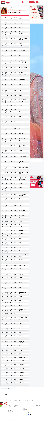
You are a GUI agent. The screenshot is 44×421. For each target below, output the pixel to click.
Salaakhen (21, 379)
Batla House (21, 19)
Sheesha (20, 95)
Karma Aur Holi (21, 31)
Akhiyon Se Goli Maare (23, 163)
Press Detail (25, 404)
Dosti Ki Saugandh (22, 337)
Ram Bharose (21, 378)
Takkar (20, 307)
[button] (26, 2)
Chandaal (20, 257)
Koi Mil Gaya (21, 135)
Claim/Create (31, 2)
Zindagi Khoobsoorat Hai (23, 154)
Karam (20, 86)
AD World (25, 398)
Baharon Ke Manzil (22, 356)
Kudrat (20, 235)
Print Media (25, 401)
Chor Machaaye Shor (22, 156)
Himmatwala (21, 233)
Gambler (20, 300)
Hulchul (20, 305)
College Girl (21, 375)
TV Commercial (25, 400)
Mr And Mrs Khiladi (22, 273)
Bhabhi (20, 354)
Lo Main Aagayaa (22, 231)
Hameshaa (21, 274)
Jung (20, 200)
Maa (20, 353)
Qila (19, 252)
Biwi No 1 (20, 224)
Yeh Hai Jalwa (21, 166)
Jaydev (20, 183)
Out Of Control (21, 121)
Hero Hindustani (21, 237)
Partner (20, 371)
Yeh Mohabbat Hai (22, 174)
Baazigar (20, 329)
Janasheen (21, 118)
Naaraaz (20, 313)
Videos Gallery (23, 10)
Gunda (20, 242)
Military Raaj (21, 259)
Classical (15, 404)
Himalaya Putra (21, 280)
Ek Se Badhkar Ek (22, 101)
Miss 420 (20, 264)
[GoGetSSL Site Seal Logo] (3, 406)
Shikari (20, 198)
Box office (10, 410)
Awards (9, 412)
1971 (19, 48)
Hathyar (20, 150)
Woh (20, 109)
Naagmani (21, 361)
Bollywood (16, 401)
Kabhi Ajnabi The (22, 369)
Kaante (20, 140)
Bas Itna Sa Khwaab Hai (23, 182)
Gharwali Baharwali (22, 248)
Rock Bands (16, 405)
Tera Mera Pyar (21, 310)
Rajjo (20, 29)
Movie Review (10, 411)
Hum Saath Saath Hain (23, 219)
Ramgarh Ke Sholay (22, 357)
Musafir (20, 96)
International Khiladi (22, 228)
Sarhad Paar (21, 45)
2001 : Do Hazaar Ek (22, 261)
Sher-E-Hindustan (22, 265)
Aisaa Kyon (21, 133)
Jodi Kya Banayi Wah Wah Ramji (22, 124)
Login (37, 2)
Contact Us (34, 401)
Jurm (20, 90)
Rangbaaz (21, 289)
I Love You (20, 350)
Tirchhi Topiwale (22, 240)
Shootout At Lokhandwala (21, 41)
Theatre (9, 409)
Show (24, 408)
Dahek (20, 217)
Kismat (20, 111)
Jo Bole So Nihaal (22, 79)
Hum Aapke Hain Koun (23, 317)
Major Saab (21, 247)
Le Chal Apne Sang (22, 210)
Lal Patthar (21, 383)
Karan (20, 328)
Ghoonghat (21, 277)
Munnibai (20, 222)
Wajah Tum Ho (21, 26)
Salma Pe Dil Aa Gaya (22, 282)
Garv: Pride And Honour (23, 104)
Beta (20, 346)
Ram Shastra (21, 302)
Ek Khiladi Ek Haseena (22, 69)
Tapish (20, 212)
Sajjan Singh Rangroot (22, 21)
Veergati (20, 304)
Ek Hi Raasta (21, 331)
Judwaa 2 (20, 23)
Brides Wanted (21, 81)
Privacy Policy (35, 402)
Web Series (10, 407)
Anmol (20, 332)
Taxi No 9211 (21, 65)
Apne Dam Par (21, 295)
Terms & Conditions (36, 405)
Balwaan (20, 344)
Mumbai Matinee (22, 131)
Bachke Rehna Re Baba (23, 74)
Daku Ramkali (21, 215)
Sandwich (20, 57)
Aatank (20, 297)
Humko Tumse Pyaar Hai (23, 67)
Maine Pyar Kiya (21, 364)
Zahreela (20, 187)
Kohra (20, 340)
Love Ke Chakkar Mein (23, 62)
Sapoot (20, 287)
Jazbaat (20, 314)
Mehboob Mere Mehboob (21, 349)
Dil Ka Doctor (21, 312)
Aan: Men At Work (22, 106)
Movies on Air (25, 410)
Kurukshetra (21, 192)
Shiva (20, 55)
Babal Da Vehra (21, 33)
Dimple (20, 376)
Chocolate (21, 72)
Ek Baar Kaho (21, 372)
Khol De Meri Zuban (22, 367)
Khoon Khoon (21, 382)
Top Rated (10, 402)
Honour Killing (21, 27)
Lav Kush (20, 278)
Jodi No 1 (20, 185)
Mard (20, 250)
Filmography (15, 6)
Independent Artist (17, 400)
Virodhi (20, 345)
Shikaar (20, 105)
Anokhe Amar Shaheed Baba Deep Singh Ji (23, 61)
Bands (15, 406)
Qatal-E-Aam (21, 93)
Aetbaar (20, 116)
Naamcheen (21, 363)
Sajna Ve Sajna (21, 36)
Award (19, 12)
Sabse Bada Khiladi (22, 309)
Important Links (35, 398)
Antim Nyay (21, 333)
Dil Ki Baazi (21, 335)
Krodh (20, 208)
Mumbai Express (22, 84)
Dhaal (20, 268)
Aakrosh (20, 256)
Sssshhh (20, 126)
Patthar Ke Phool (22, 360)
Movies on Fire (10, 401)
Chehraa (20, 88)
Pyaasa (20, 152)
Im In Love (21, 43)
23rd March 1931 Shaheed (23, 167)
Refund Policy (34, 404)
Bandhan (20, 238)
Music (15, 398)
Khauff (20, 203)
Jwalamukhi (21, 189)
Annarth (20, 147)
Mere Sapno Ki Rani (22, 276)
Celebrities (5, 6)
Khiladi (20, 352)
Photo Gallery (11, 10)
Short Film (10, 406)
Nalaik (20, 77)
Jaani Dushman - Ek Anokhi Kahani (22, 162)
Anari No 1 (20, 226)
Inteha (20, 128)
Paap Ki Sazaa (21, 368)
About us (34, 400)
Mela (20, 205)
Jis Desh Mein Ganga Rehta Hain (22, 195)
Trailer (9, 404)
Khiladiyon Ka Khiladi (22, 292)
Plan (20, 114)
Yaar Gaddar (21, 322)
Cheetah (20, 319)
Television (14, 12)
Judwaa (20, 285)
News (10, 12)
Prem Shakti (21, 325)
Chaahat (20, 293)
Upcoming (10, 400)
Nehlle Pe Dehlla (22, 50)
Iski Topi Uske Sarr (22, 246)
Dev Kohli (10, 6)
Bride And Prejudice (22, 99)
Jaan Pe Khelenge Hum (23, 170)
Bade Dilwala (21, 230)
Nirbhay (20, 296)
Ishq (20, 270)
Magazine (24, 402)
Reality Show (25, 409)
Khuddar (20, 323)
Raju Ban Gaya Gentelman (21, 342)
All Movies (10, 405)
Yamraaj (20, 244)
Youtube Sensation (17, 402)
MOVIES (9, 398)
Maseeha (20, 143)
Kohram (20, 221)
